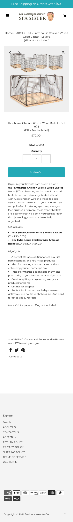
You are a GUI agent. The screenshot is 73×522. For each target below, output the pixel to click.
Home (9, 33)
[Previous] (10, 52)
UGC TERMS (10, 461)
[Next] (19, 52)
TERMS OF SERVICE (14, 457)
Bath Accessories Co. (37, 514)
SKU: (32, 144)
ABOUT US (9, 427)
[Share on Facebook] (10, 350)
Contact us (15, 356)
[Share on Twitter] (16, 350)
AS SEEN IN (9, 437)
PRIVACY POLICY (13, 447)
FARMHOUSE (23, 33)
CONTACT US (11, 432)
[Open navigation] (7, 15)
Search (7, 422)
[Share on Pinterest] (23, 350)
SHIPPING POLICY (14, 452)
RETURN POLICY (13, 442)
